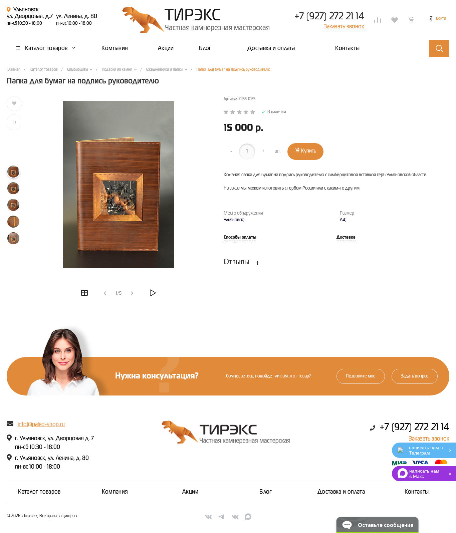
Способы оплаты (240, 237)
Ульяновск (26, 9)
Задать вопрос (414, 376)
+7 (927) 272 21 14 (329, 16)
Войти (441, 18)
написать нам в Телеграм (426, 450)
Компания (115, 492)
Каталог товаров (39, 492)
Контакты (417, 492)
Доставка (346, 237)
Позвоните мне (361, 376)
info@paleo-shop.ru (41, 424)
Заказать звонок (429, 439)
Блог (265, 492)
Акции (190, 492)
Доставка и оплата (341, 492)
